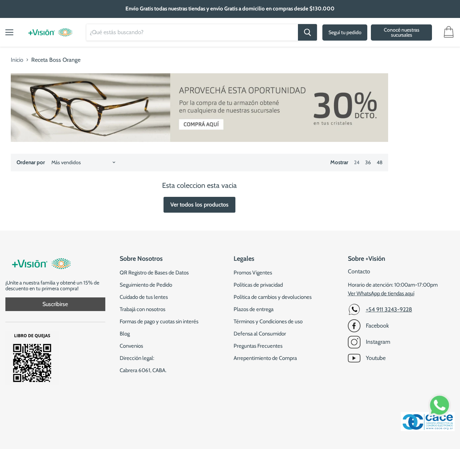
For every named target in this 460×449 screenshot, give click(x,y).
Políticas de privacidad (258, 285)
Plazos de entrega (253, 309)
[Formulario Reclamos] (32, 383)
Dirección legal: (137, 358)
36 (368, 162)
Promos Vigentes (253, 272)
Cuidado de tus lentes (144, 297)
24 (356, 162)
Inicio (17, 60)
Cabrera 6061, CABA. (143, 370)
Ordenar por (31, 162)
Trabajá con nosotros (142, 309)
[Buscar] (307, 32)
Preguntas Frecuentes (258, 346)
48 (379, 162)
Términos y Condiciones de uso (268, 321)
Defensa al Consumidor (260, 333)
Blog (125, 333)
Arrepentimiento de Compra (265, 358)
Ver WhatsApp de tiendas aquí (381, 293)
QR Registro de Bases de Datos (154, 272)
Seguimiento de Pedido (146, 285)
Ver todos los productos (199, 204)
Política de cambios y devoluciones (273, 297)
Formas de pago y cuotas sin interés (159, 321)
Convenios (131, 346)
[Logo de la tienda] (50, 29)
